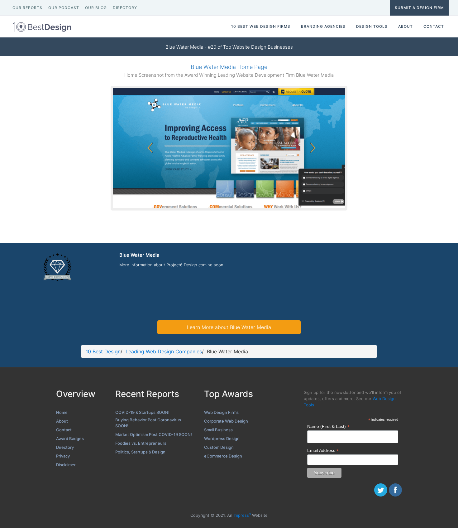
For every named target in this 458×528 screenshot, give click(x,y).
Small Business (218, 429)
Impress (242, 515)
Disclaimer (66, 464)
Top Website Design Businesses (258, 47)
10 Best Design (103, 351)
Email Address (323, 450)
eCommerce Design (223, 455)
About (62, 421)
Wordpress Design (222, 438)
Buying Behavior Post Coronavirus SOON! (148, 423)
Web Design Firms (221, 412)
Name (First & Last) (328, 426)
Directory (65, 447)
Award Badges (70, 438)
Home (62, 412)
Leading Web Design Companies (164, 351)
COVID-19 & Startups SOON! (142, 412)
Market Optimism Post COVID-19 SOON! (153, 434)
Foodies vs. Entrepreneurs (140, 443)
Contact (64, 429)
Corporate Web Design (226, 421)
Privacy (63, 455)
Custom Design (219, 447)
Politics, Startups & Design (140, 451)
